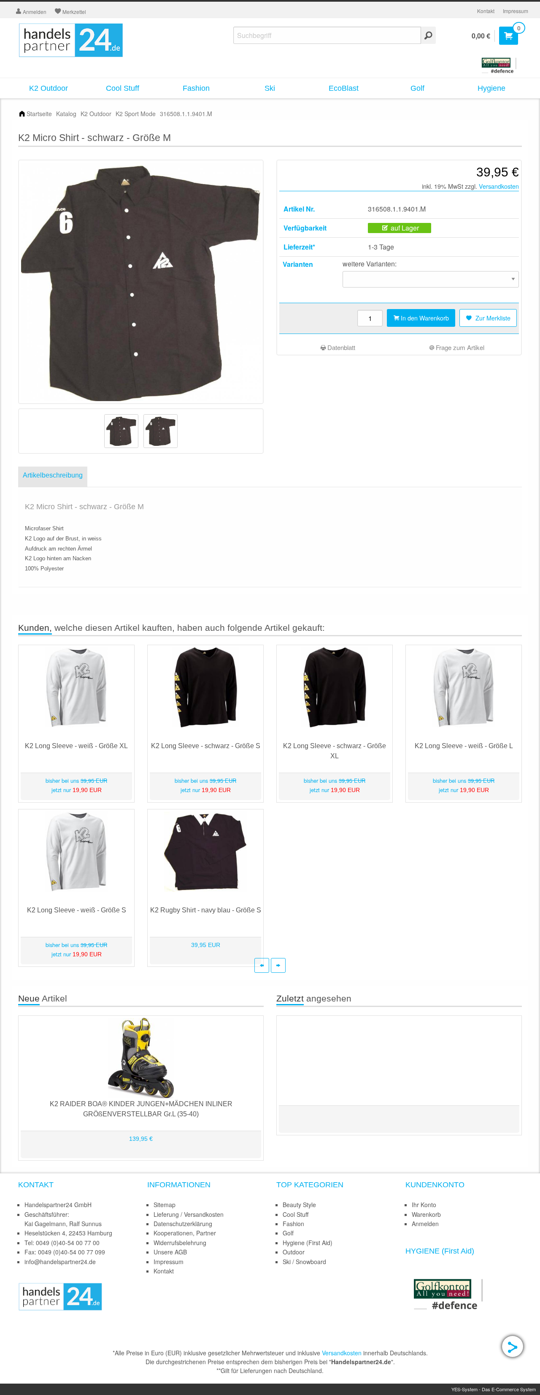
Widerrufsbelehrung (180, 1242)
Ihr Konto (424, 1204)
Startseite (39, 113)
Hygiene (491, 88)
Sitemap (165, 1204)
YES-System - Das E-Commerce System (493, 1389)
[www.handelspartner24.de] (60, 1296)
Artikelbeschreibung (53, 475)
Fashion (196, 88)
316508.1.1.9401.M (186, 113)
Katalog (66, 113)
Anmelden (425, 1223)
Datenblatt (340, 347)
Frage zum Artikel (459, 347)
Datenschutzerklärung (183, 1223)
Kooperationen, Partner (185, 1233)
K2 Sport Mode (136, 113)
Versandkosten (499, 186)
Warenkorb (426, 1214)
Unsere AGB (170, 1252)
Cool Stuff (122, 88)
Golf (417, 88)
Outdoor (294, 1252)
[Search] (428, 35)
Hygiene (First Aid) (307, 1242)
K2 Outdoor (48, 88)
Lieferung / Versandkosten (189, 1214)
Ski (270, 88)
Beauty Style (299, 1204)
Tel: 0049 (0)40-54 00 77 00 (62, 1242)
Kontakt (485, 10)
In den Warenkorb (424, 317)
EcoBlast (344, 88)
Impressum (515, 10)
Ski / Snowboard (304, 1261)
